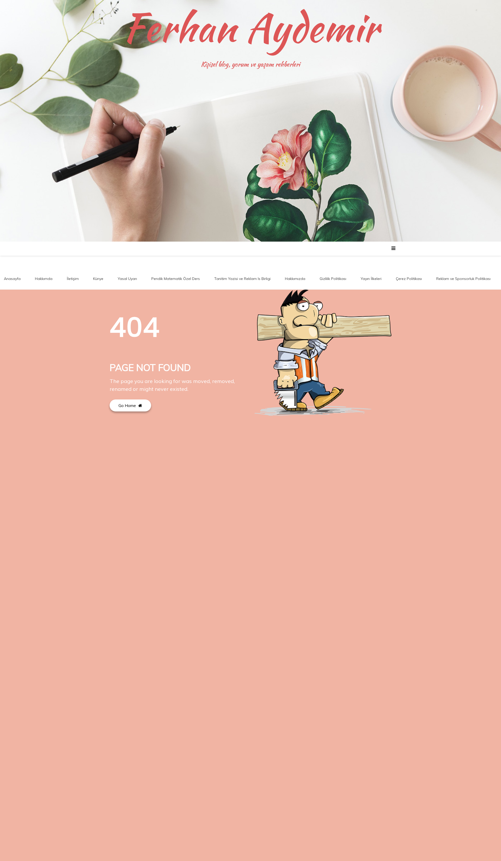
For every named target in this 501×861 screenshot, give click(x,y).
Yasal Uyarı (127, 278)
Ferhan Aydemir (251, 27)
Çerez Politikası (409, 278)
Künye (98, 278)
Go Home (127, 405)
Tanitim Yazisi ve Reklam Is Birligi (242, 278)
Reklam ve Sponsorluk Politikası (463, 278)
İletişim (73, 278)
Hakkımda (43, 278)
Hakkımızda (295, 278)
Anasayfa (12, 278)
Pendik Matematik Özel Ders (175, 278)
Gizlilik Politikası (333, 278)
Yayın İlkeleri (371, 278)
